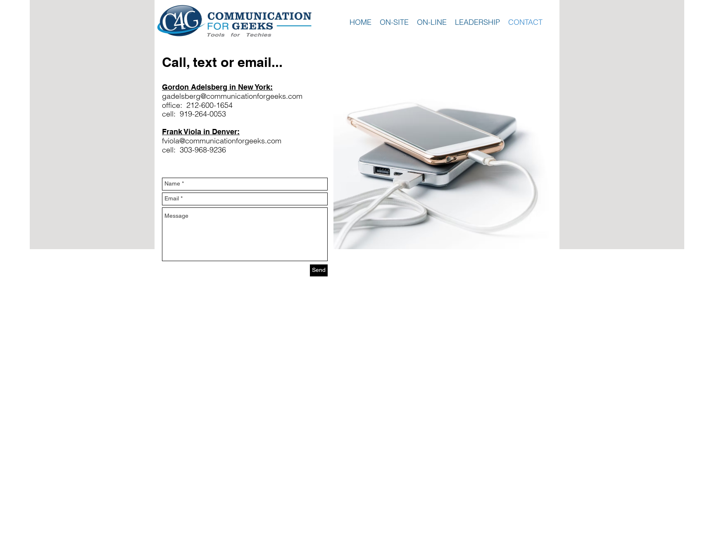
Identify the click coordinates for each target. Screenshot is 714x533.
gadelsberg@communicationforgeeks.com (232, 96)
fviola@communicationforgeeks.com (221, 140)
